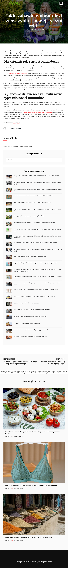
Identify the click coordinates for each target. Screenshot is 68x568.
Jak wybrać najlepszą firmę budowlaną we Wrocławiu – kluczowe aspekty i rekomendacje (38, 250)
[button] (61, 3)
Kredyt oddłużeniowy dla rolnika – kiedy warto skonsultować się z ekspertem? (36, 175)
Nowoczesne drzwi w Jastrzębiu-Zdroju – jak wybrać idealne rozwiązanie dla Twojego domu (38, 277)
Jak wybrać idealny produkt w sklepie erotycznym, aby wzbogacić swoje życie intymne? (37, 183)
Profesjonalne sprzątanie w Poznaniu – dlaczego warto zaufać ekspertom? (35, 242)
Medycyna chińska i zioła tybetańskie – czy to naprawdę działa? (32, 202)
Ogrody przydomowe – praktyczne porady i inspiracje (29, 216)
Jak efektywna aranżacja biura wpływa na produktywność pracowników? (35, 296)
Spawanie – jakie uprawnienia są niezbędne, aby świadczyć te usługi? (20, 363)
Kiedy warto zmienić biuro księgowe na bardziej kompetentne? (31, 309)
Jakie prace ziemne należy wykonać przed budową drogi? (30, 316)
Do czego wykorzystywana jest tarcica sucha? (27, 323)
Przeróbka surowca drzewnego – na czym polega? (53, 363)
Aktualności (17, 122)
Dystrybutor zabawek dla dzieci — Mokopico (38, 112)
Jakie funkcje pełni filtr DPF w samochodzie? (26, 303)
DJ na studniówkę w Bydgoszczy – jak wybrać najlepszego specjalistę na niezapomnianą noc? (37, 236)
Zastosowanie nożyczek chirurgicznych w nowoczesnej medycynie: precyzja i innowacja (38, 283)
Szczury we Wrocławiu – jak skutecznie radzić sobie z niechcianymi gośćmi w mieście (37, 230)
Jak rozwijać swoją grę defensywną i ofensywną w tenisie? (30, 336)
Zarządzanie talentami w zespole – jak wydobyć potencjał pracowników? (34, 222)
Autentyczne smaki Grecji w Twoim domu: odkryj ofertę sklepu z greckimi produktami (37, 189)
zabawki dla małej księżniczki (18, 73)
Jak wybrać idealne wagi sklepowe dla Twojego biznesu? (30, 256)
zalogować (13, 146)
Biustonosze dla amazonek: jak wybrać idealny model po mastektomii (34, 196)
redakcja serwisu (39, 29)
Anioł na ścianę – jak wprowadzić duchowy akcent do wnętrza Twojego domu (36, 289)
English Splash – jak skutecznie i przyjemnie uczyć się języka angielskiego (35, 263)
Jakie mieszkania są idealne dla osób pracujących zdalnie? (31, 330)
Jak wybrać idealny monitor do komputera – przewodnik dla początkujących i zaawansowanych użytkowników (37, 270)
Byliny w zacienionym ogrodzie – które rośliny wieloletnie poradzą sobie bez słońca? (37, 210)
